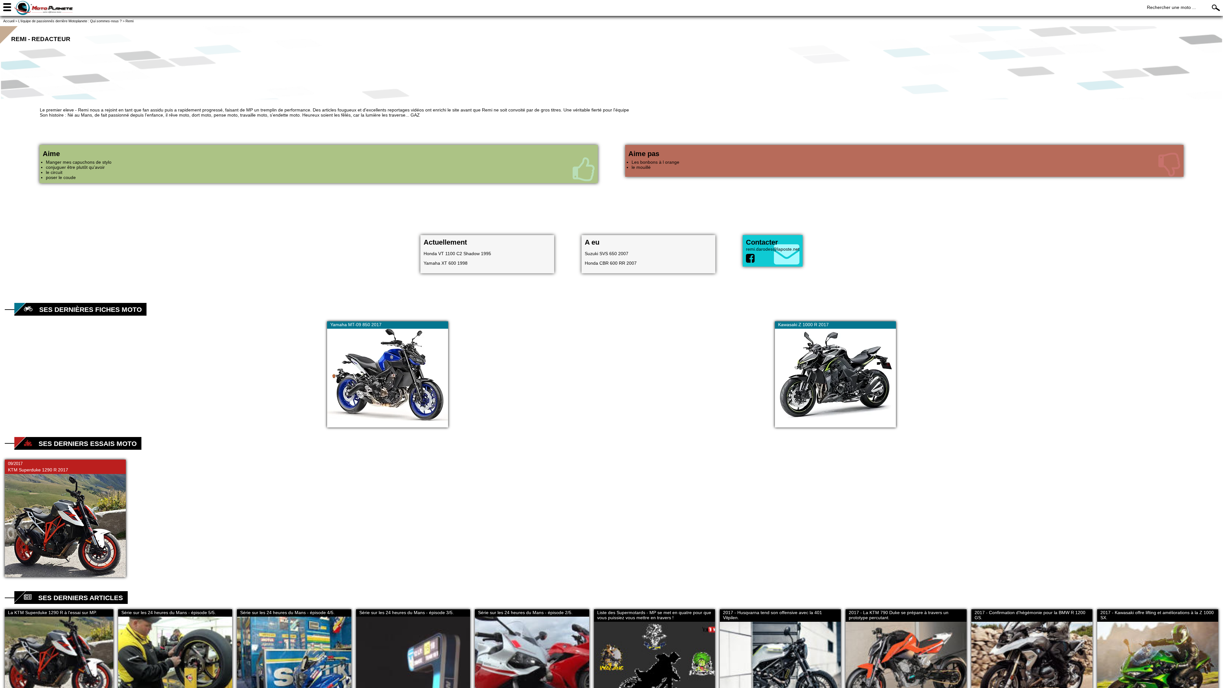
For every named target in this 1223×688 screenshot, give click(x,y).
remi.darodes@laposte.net (772, 249)
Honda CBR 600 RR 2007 (611, 263)
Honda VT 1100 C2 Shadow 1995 (457, 253)
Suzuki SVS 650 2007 (606, 253)
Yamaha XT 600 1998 (446, 263)
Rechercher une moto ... (1171, 7)
